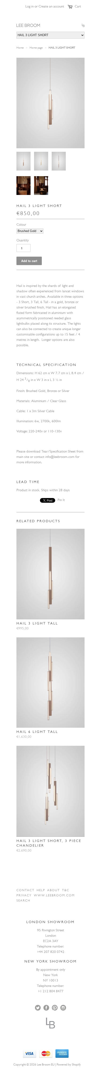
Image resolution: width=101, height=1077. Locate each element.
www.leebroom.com (54, 895)
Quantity (22, 241)
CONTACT (25, 890)
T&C (65, 890)
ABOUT (53, 890)
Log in (29, 7)
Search (23, 900)
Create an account (51, 7)
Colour (21, 225)
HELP (41, 890)
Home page (36, 48)
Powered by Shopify (69, 1064)
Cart (78, 7)
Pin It (61, 500)
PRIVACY (24, 895)
